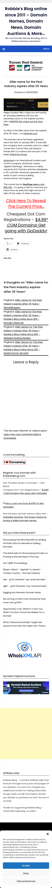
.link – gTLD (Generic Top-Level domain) (24, 579)
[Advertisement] (26, 733)
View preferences (26, 881)
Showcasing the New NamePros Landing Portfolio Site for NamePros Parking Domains (24, 543)
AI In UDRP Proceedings (15, 563)
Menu (46, 48)
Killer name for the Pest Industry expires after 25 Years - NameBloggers (23, 304)
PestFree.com (30, 133)
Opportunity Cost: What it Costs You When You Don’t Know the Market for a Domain (23, 612)
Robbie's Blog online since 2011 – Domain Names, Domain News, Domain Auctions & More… (26, 21)
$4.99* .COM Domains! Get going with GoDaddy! (26, 225)
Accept (26, 865)
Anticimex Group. (18, 154)
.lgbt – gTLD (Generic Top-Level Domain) (25, 585)
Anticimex (9, 160)
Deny (26, 873)
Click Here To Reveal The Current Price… (26, 203)
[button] (47, 834)
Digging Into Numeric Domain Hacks (22, 592)
